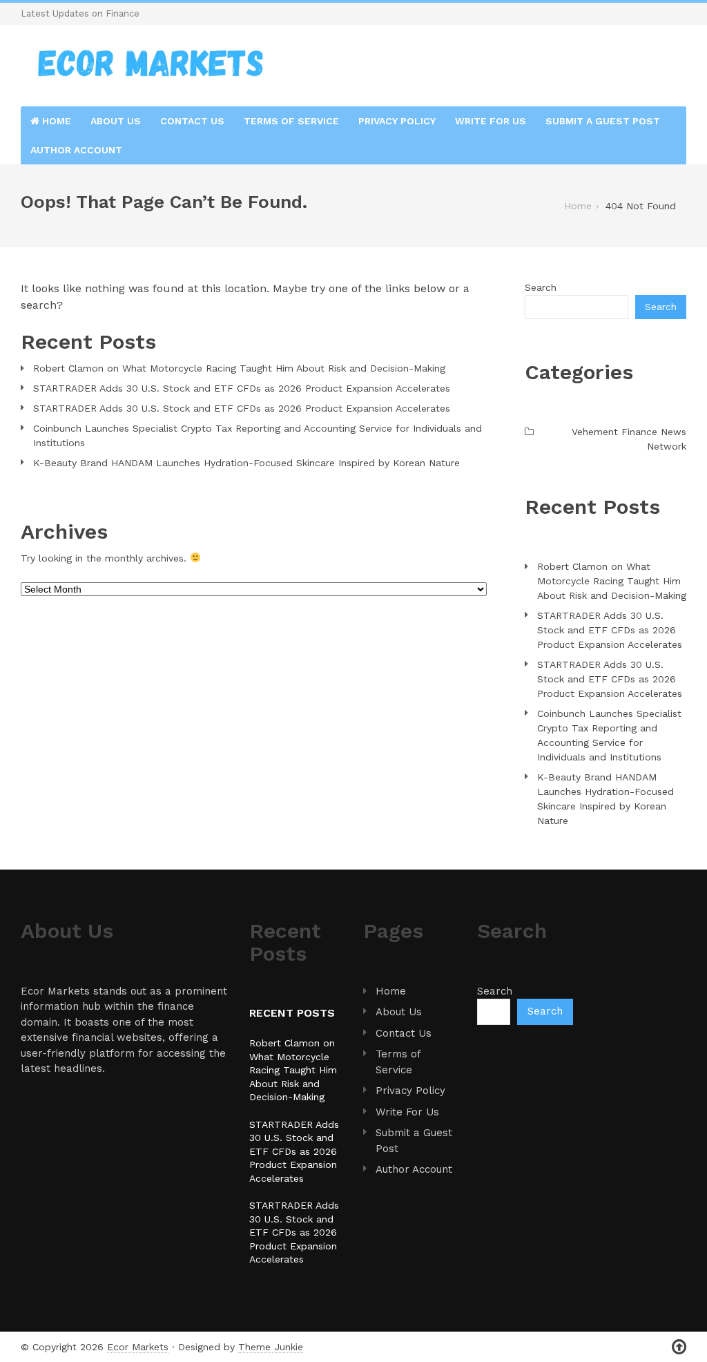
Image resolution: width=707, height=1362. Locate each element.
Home (55, 120)
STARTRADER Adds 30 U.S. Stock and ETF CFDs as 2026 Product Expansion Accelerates (241, 388)
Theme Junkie (270, 1346)
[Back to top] (679, 1347)
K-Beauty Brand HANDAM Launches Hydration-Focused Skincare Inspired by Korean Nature (246, 462)
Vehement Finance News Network (629, 439)
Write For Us (490, 120)
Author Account (76, 149)
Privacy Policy (397, 120)
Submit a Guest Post (602, 120)
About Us (115, 120)
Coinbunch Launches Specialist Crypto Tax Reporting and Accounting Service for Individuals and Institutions (257, 435)
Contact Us (192, 120)
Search (540, 287)
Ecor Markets (137, 1346)
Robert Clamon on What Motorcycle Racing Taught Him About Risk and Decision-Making (239, 368)
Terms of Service (291, 120)
